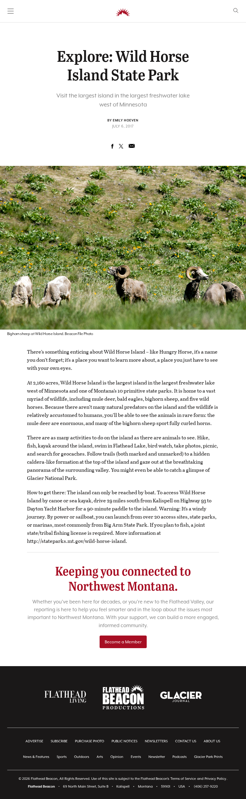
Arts (100, 757)
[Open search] (236, 10)
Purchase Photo (89, 741)
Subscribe (59, 741)
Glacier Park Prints (208, 757)
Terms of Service (183, 779)
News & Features (36, 757)
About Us (212, 741)
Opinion (116, 757)
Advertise (34, 741)
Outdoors (81, 757)
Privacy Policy (215, 779)
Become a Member (123, 641)
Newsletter (156, 757)
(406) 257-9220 (206, 787)
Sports (62, 757)
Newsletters (156, 741)
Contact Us (185, 741)
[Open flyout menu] (10, 11)
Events (136, 757)
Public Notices (124, 741)
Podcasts (179, 757)
